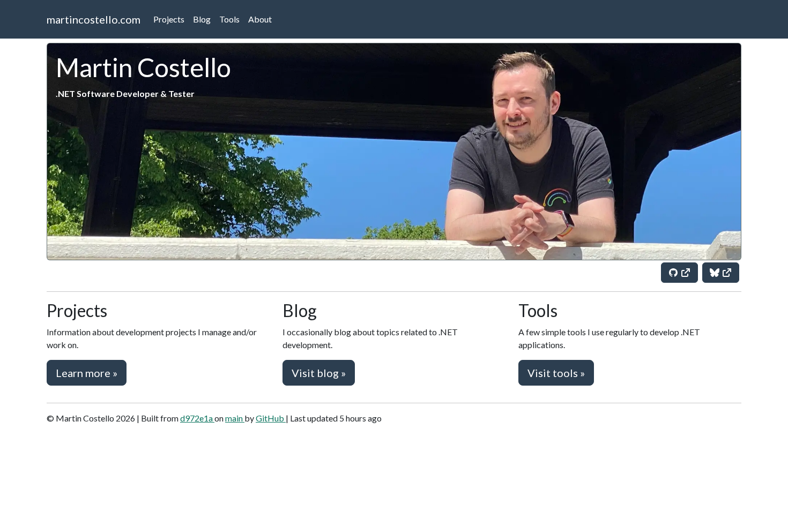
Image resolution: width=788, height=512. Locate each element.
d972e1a (197, 418)
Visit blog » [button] (319, 372)
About (260, 19)
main (234, 418)
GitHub (271, 418)
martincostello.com (93, 19)
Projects (168, 19)
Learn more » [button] (86, 372)
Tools (229, 19)
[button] (679, 272)
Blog (202, 19)
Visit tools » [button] (556, 372)
